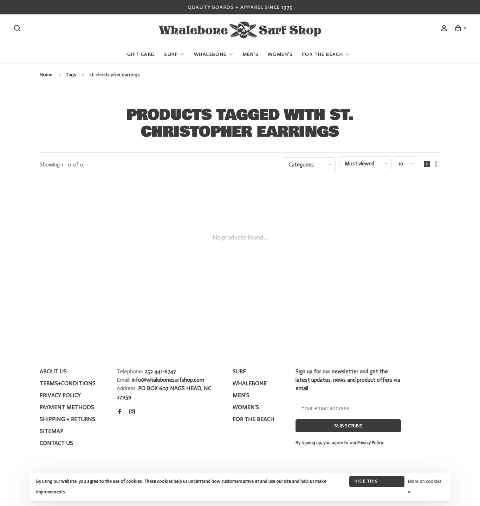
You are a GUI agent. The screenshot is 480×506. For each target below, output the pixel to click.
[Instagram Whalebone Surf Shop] (132, 412)
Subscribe (348, 426)
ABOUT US (53, 371)
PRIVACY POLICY (60, 395)
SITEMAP (51, 431)
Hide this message (366, 483)
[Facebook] (119, 412)
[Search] (18, 29)
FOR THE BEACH (322, 54)
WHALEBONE (211, 54)
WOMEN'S (280, 54)
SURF (171, 54)
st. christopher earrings (114, 75)
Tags (71, 75)
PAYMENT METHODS (67, 407)
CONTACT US (56, 443)
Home (46, 75)
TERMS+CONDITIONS (68, 383)
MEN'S (251, 54)
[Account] (445, 29)
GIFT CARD (141, 54)
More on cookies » (424, 486)
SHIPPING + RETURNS (67, 419)
